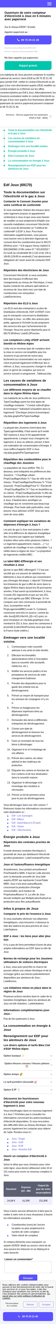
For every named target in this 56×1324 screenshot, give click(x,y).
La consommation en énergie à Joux (28, 160)
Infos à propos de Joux (21, 156)
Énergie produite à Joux (21, 151)
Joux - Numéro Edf (21, 1149)
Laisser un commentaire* (18, 1259)
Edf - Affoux (18, 819)
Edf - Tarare (18, 826)
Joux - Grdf (17, 1142)
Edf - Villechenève (21, 830)
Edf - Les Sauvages (22, 815)
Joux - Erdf (17, 1146)
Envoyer (28, 1278)
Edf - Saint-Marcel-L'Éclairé (26, 823)
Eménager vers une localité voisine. (28, 146)
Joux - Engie (18, 1138)
